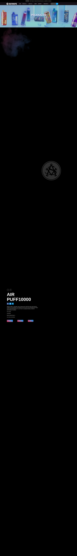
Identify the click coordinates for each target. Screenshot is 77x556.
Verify (35, 3)
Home (20, 3)
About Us (30, 3)
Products (24, 3)
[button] (8, 304)
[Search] (57, 4)
